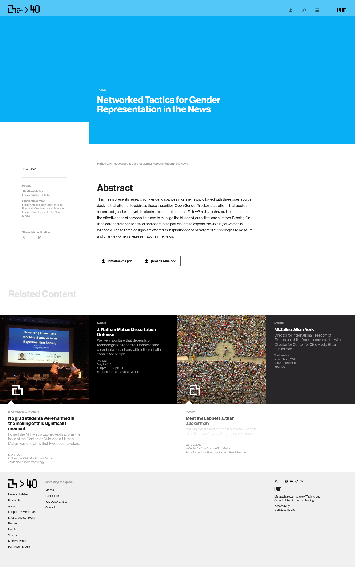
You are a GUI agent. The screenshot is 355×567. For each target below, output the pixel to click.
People (12, 523)
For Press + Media (19, 546)
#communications (218, 452)
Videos (12, 535)
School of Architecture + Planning (294, 500)
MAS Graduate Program (22, 518)
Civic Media (46, 458)
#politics (279, 366)
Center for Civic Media (24, 458)
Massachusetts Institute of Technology (297, 496)
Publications (52, 496)
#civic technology (33, 462)
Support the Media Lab (22, 512)
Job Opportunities (56, 501)
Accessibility (282, 506)
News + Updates (18, 494)
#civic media (15, 462)
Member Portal (17, 541)
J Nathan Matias (129, 372)
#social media (237, 452)
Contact (50, 507)
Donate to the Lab (284, 509)
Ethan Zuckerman (107, 372)
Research (14, 500)
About (12, 506)
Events (12, 529)
